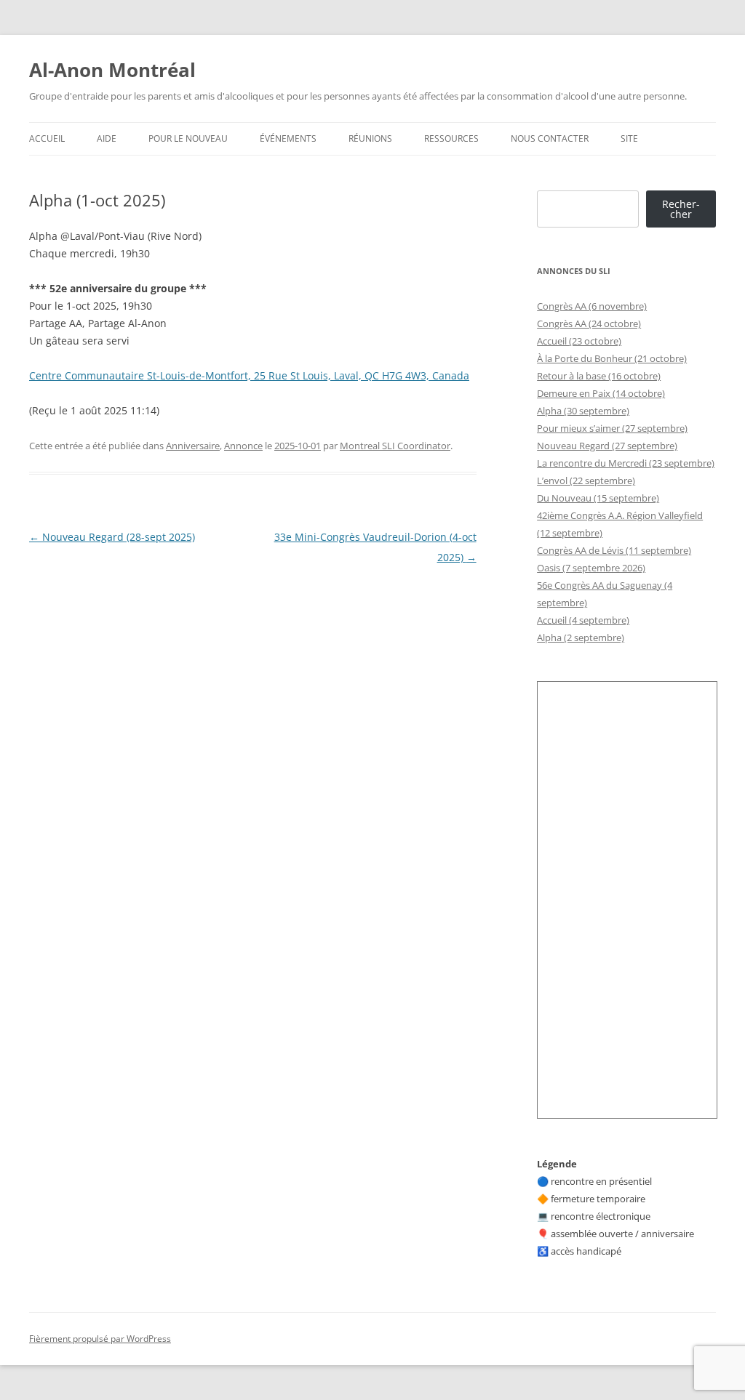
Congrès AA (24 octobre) (589, 323)
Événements (288, 138)
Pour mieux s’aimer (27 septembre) (612, 428)
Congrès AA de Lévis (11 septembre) (614, 550)
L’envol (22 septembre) (586, 480)
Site (629, 138)
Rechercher (681, 209)
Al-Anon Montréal (112, 70)
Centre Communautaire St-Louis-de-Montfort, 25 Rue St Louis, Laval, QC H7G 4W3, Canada (249, 375)
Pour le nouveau (188, 138)
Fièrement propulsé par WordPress (100, 1338)
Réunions (370, 138)
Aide (106, 138)
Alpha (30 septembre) (583, 410)
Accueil (47, 138)
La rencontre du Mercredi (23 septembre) (625, 463)
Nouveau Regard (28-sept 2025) (112, 537)
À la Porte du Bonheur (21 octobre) (612, 358)
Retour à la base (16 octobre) (599, 375)
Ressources (451, 138)
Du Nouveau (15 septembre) (598, 497)
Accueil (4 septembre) (583, 620)
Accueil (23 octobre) (579, 340)
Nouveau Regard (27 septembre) (607, 445)
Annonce (243, 445)
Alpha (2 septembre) (580, 637)
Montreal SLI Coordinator (395, 445)
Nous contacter (550, 138)
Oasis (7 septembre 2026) (591, 567)
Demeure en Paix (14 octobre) (601, 393)
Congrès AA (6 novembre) (592, 306)
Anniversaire (193, 445)
